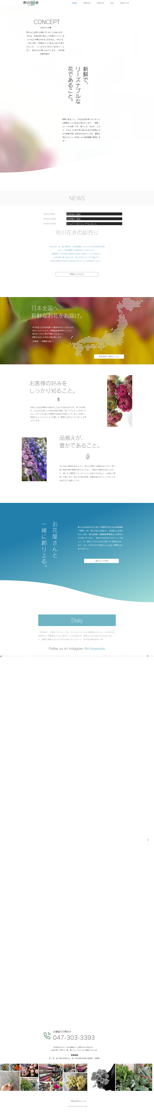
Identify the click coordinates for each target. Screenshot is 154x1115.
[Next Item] (147, 840)
